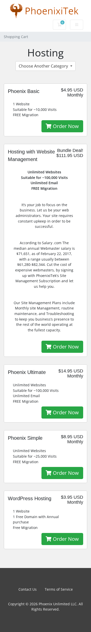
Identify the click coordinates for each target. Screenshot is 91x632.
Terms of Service (59, 589)
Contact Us (27, 589)
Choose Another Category (44, 66)
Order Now (65, 126)
